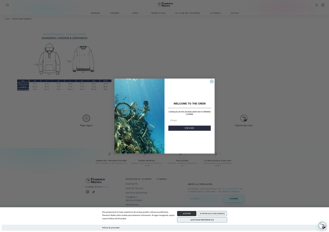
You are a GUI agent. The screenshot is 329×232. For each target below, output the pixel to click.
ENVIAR (189, 128)
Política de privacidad (111, 227)
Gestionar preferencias (202, 220)
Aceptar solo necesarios (212, 213)
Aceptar (187, 213)
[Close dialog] (211, 81)
